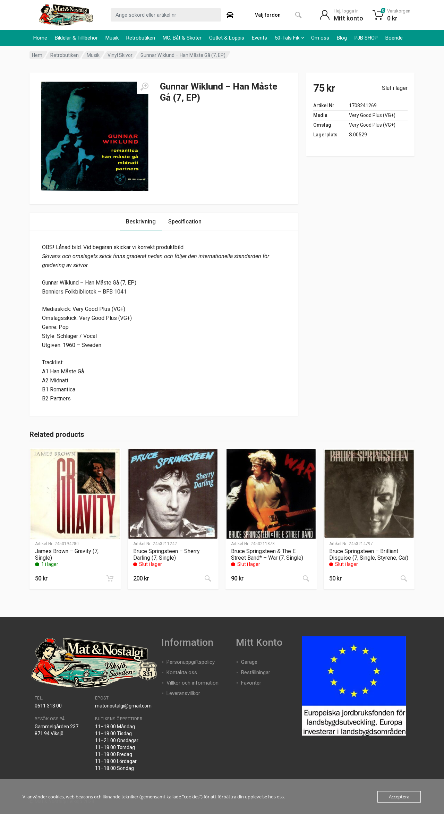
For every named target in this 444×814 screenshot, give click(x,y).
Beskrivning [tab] (141, 221)
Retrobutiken (140, 38)
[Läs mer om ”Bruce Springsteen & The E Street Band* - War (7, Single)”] (306, 578)
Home (40, 38)
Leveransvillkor (183, 693)
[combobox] (166, 15)
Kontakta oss (181, 672)
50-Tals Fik (287, 38)
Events (259, 38)
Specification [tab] (185, 221)
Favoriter (251, 683)
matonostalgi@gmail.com (123, 706)
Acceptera (399, 797)
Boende (394, 38)
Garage (249, 662)
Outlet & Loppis (226, 38)
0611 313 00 (48, 706)
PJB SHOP (366, 38)
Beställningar (255, 672)
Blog (342, 38)
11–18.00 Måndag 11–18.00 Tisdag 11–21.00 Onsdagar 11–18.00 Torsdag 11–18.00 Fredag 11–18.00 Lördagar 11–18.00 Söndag (116, 747)
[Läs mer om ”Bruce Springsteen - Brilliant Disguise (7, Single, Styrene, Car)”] (404, 578)
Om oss (320, 38)
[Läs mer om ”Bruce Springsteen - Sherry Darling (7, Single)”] (208, 578)
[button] (110, 578)
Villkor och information (192, 683)
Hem (37, 55)
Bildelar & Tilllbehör (76, 38)
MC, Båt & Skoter (182, 38)
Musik (112, 38)
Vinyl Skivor (120, 55)
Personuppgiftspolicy (190, 662)
